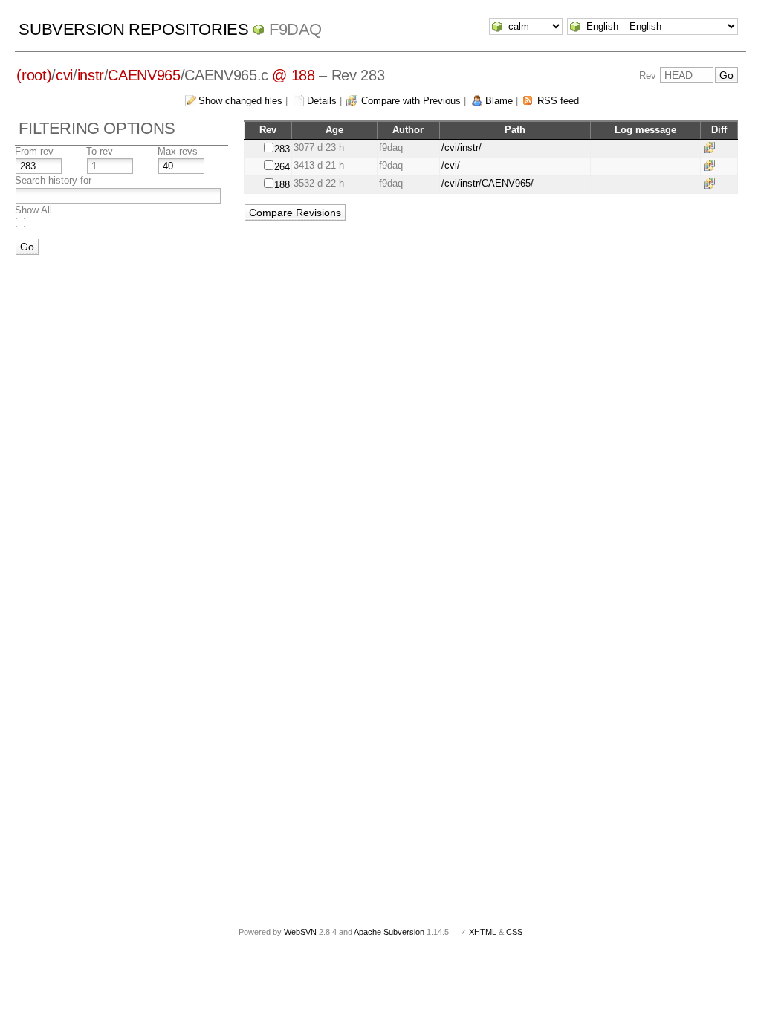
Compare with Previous (411, 100)
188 (282, 184)
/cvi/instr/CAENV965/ (487, 183)
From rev (34, 151)
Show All (33, 209)
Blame (499, 100)
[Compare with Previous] (712, 147)
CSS (514, 931)
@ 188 (293, 75)
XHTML (482, 931)
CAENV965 (144, 75)
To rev (99, 151)
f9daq (295, 29)
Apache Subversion (389, 931)
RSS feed (558, 100)
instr (90, 75)
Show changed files (240, 100)
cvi (64, 75)
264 (282, 166)
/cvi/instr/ (461, 147)
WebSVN (300, 931)
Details (322, 100)
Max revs (178, 151)
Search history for (53, 180)
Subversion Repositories (133, 29)
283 (282, 149)
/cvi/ (450, 165)
